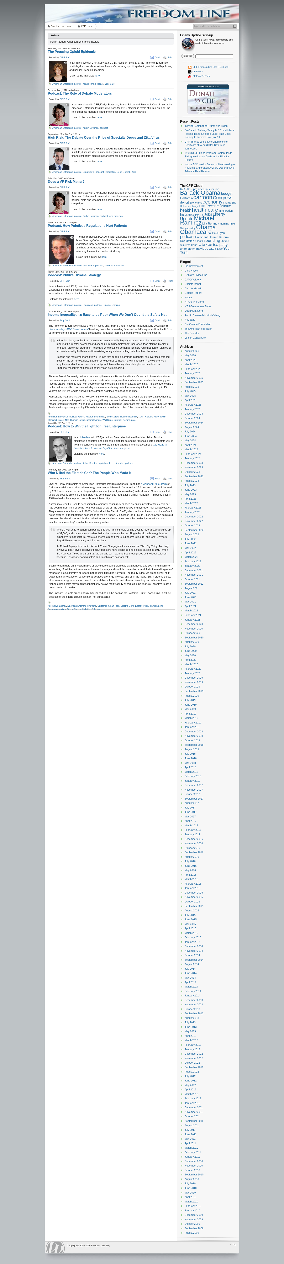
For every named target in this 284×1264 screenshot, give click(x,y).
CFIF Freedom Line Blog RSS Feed (210, 67)
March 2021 (191, 610)
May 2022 (190, 548)
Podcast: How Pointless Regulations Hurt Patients (87, 225)
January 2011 (192, 1156)
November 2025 (194, 377)
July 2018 (190, 753)
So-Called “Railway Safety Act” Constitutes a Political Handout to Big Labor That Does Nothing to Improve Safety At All (210, 134)
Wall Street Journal (111, 420)
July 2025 (190, 391)
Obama (206, 227)
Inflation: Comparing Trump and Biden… (207, 126)
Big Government (194, 266)
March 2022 (191, 556)
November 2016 (194, 843)
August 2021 (192, 588)
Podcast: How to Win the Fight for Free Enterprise (87, 426)
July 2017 (190, 807)
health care (88, 84)
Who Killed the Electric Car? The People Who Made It (89, 473)
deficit (184, 202)
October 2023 (192, 471)
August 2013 (192, 1018)
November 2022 (194, 521)
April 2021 (190, 606)
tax (199, 245)
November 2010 (194, 1165)
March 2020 (191, 664)
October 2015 (192, 901)
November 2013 (194, 1004)
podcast (99, 84)
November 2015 (194, 897)
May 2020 (190, 655)
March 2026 (191, 364)
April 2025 (190, 400)
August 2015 (192, 910)
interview (85, 437)
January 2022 (192, 565)
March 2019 (191, 718)
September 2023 (194, 476)
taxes (207, 244)
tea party (220, 245)
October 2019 (192, 686)
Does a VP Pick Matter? (66, 181)
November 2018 (194, 735)
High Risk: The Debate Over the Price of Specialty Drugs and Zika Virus (104, 137)
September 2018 (194, 744)
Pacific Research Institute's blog (202, 315)
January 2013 (192, 1049)
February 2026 (193, 369)
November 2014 (194, 950)
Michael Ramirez (197, 220)
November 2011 (194, 1112)
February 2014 (193, 991)
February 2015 (193, 937)
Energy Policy (142, 606)
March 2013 (191, 1040)
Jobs (208, 214)
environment (156, 606)
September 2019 (194, 691)
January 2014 (192, 995)
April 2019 (190, 713)
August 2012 (192, 1071)
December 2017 (194, 785)
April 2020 (190, 659)
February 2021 (193, 615)
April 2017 (190, 821)
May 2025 (190, 395)
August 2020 (192, 642)
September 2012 (194, 1067)
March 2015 (191, 933)
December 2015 (194, 892)
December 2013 (194, 1000)
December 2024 (194, 413)
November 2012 (194, 1058)
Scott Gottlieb (123, 172)
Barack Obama (200, 192)
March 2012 (191, 1094)
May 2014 (190, 977)
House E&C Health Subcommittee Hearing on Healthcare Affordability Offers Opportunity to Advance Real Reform (210, 168)
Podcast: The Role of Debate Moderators (80, 93)
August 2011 (192, 1125)
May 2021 (190, 601)
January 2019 (192, 727)
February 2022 (193, 561)
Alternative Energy (57, 606)
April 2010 (190, 1197)
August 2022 (192, 534)
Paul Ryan (218, 233)
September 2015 (194, 906)
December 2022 (194, 516)
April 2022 (190, 552)
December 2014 (194, 946)
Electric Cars (127, 606)
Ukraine (116, 305)
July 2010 (190, 1183)
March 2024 (191, 449)
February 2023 (193, 507)
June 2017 (191, 812)
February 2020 (193, 668)
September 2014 (194, 959)
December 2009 (194, 1214)
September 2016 (194, 852)
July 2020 (190, 646)
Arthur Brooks (90, 463)
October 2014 (192, 955)
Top (234, 1244)
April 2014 (190, 982)
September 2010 (194, 1174)
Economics (99, 416)
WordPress (55, 1247)
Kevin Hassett (145, 416)
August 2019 (192, 695)
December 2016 (194, 839)
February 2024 (193, 454)
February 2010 (193, 1206)
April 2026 (190, 360)
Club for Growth (193, 288)
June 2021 (191, 597)
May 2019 (190, 709)
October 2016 (192, 848)
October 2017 (192, 794)
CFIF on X (197, 71)
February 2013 (193, 1044)
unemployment (93, 420)
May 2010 (190, 1192)
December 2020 (194, 624)
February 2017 (193, 829)
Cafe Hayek (191, 270)
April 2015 (190, 928)
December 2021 (194, 570)
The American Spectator (198, 328)
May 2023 (190, 494)
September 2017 (194, 798)
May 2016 (190, 870)
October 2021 (192, 579)
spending (212, 240)
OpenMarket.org (194, 310)
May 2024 (190, 440)
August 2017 (192, 803)
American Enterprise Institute (66, 84)
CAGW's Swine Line (196, 275)
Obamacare (196, 231)
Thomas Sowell (77, 420)
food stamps (112, 416)
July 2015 (190, 915)
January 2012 (192, 1103)
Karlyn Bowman (91, 128)
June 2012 (191, 1080)
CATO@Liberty (193, 279)
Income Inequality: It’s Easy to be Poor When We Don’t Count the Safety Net (107, 314)
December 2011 (194, 1107)
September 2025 (194, 382)
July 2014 (190, 968)
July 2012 (190, 1076)
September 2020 (194, 637)
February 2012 (193, 1098)
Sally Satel (110, 84)
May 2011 (190, 1138)
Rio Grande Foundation (198, 324)
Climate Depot (193, 284)
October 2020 (192, 633)
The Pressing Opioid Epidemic (72, 51)
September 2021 (194, 583)
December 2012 (194, 1053)
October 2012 (192, 1062)
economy (212, 202)
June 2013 (191, 1027)
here (97, 75)
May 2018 (190, 763)
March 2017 (191, 825)
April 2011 (190, 1143)
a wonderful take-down (154, 484)
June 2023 (191, 489)
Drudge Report (193, 292)
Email (157, 57)
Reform (224, 237)
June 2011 (190, 1134)
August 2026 (192, 351)
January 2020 (192, 673)
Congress (222, 197)
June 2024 (191, 436)
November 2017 (194, 789)
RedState (190, 319)
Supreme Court (188, 245)
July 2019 (190, 700)
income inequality (128, 416)
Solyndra (95, 609)
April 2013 (190, 1035)
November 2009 (194, 1219)
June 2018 (191, 758)
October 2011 (192, 1116)
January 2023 (192, 512)
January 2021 (192, 619)
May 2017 (190, 816)
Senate (199, 241)
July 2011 (190, 1129)
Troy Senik (65, 320)
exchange (193, 206)
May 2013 (190, 1031)
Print (170, 57)
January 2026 (192, 373)
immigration (226, 210)
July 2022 (190, 539)
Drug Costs (88, 172)
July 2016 (190, 861)
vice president (116, 216)
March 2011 (191, 1147)
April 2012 (190, 1089)
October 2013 (192, 1009)
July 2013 (190, 1022)
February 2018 (193, 776)
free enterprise (116, 463)
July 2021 (190, 592)
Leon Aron (88, 305)
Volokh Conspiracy (195, 337)
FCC (202, 206)
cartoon (202, 197)
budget (226, 193)
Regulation (110, 172)
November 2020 (194, 628)
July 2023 (190, 485)
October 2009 (192, 1223)
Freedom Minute (218, 206)
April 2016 (190, 874)
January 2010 (192, 1210)
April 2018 (190, 767)
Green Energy (74, 609)
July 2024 (190, 431)
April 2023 (190, 498)
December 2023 (194, 463)
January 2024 (192, 458)
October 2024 (192, 418)
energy (227, 202)
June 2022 (191, 543)
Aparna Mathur (85, 416)
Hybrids (86, 609)
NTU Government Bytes (198, 306)
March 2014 (191, 986)
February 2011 (193, 1152)
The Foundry (192, 333)
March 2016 (191, 879)
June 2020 (191, 650)
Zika (134, 172)
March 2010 (191, 1201)
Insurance (187, 214)
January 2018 (192, 780)
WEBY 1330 (216, 248)
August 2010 (192, 1179)
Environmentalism (57, 609)
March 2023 (191, 503)
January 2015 (192, 942)
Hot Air (188, 297)
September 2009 (194, 1228)
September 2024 (194, 422)
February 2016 (193, 883)
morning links (228, 223)
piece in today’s (69, 329)
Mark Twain (159, 416)
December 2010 (194, 1161)
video (204, 248)
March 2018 (191, 771)
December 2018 (194, 731)
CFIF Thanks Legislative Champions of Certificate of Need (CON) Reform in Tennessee (206, 145)
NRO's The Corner (195, 301)
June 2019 (191, 704)
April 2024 (190, 445)
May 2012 (190, 1085)
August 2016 (192, 856)
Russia (107, 305)
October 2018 (192, 740)
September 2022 (194, 530)
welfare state (129, 420)
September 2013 (194, 1013)
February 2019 (193, 722)
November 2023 (194, 467)
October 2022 (192, 525)
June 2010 (191, 1188)
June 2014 (191, 973)
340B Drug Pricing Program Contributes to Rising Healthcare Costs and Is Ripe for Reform (208, 156)
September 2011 (194, 1121)
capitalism (103, 463)
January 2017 (192, 834)
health (185, 210)
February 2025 (193, 404)
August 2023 (192, 480)
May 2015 (190, 924)
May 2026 (190, 355)
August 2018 (192, 749)
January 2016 (192, 888)
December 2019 (194, 677)
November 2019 (194, 682)
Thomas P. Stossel (114, 265)
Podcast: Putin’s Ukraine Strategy (74, 275)
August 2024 (192, 427)
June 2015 (191, 919)
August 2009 (192, 1232)
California (102, 606)
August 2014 (192, 964)
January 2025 (192, 409)
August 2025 (192, 386)
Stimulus (225, 241)
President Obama (206, 237)
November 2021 (194, 574)
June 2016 (191, 865)
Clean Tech (114, 606)
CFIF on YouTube (201, 76)
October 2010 (192, 1170)
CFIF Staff (65, 57)
